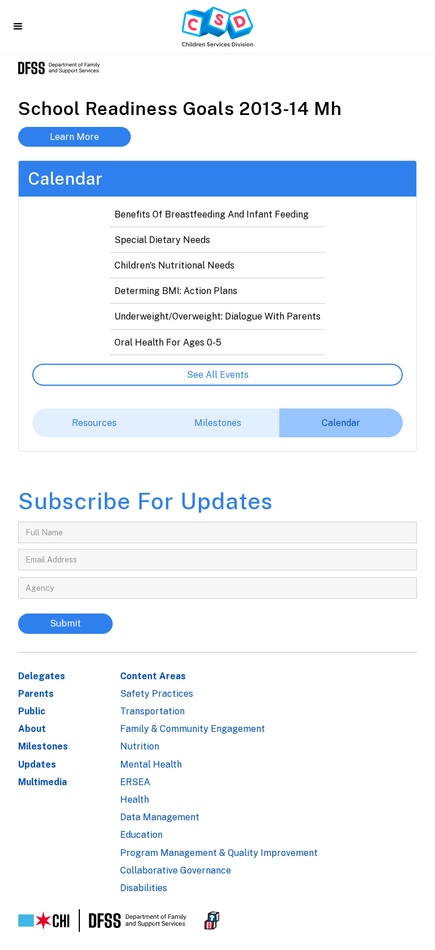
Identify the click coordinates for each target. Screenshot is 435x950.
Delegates (41, 676)
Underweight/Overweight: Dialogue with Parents (217, 316)
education (141, 834)
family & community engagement (192, 728)
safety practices (156, 693)
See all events (218, 374)
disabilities (143, 888)
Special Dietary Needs (162, 240)
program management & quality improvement (219, 852)
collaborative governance (175, 870)
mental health (151, 764)
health (134, 799)
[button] (18, 26)
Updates (37, 764)
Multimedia (42, 782)
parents (36, 693)
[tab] (94, 422)
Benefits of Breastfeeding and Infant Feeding (211, 214)
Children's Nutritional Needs (174, 265)
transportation (152, 711)
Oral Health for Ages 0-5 (167, 342)
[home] (217, 26)
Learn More (74, 136)
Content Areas (153, 676)
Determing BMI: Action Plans (175, 291)
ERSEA (135, 782)
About (32, 728)
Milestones (43, 746)
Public (31, 711)
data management (159, 817)
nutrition (139, 746)
